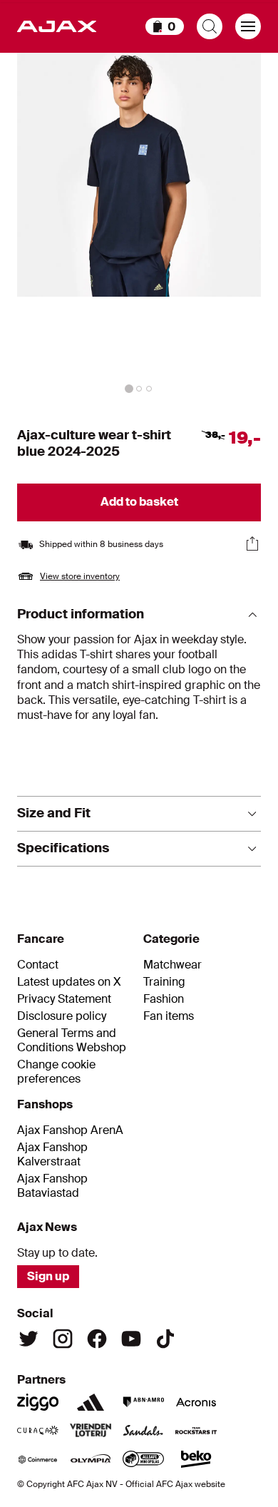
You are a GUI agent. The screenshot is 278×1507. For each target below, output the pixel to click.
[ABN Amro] (143, 1402)
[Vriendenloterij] (90, 1430)
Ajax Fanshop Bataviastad (52, 1186)
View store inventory (80, 576)
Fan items (168, 1016)
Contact (37, 965)
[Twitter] (28, 1338)
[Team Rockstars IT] (196, 1430)
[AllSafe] (143, 1459)
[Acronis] (196, 1402)
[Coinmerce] (37, 1459)
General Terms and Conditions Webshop (71, 1040)
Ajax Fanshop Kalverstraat (52, 1154)
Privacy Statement (64, 999)
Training (164, 982)
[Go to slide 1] (129, 388)
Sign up (48, 1276)
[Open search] (209, 26)
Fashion (163, 999)
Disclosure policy (61, 1016)
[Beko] (196, 1459)
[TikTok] (165, 1338)
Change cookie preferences (56, 1072)
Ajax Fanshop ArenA (70, 1130)
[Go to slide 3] (149, 389)
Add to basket (139, 501)
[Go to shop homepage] (56, 26)
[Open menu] (248, 26)
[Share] (252, 543)
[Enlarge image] (139, 226)
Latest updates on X (69, 982)
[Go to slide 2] (139, 389)
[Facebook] (97, 1338)
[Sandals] (143, 1430)
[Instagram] (62, 1338)
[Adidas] (90, 1402)
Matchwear (172, 965)
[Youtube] (131, 1338)
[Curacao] (37, 1430)
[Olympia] (90, 1459)
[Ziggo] (37, 1402)
